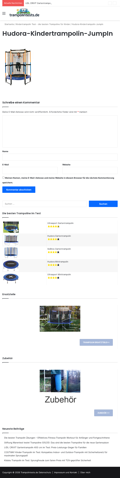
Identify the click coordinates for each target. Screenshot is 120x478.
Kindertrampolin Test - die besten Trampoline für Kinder (43, 24)
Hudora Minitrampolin (57, 261)
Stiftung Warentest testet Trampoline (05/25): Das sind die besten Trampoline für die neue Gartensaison (56, 442)
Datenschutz (45, 472)
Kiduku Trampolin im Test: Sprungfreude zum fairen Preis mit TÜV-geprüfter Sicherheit (47, 460)
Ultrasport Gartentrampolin (60, 223)
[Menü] (3, 14)
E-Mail (5, 164)
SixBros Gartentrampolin (59, 249)
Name (5, 151)
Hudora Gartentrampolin (59, 236)
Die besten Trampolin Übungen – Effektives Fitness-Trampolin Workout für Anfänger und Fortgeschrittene (57, 438)
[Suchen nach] (116, 14)
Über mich (85, 472)
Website (66, 164)
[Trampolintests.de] (24, 13)
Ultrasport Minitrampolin (59, 274)
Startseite (9, 24)
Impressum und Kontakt (65, 472)
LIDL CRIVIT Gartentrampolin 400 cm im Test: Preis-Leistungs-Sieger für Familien (64, 3)
